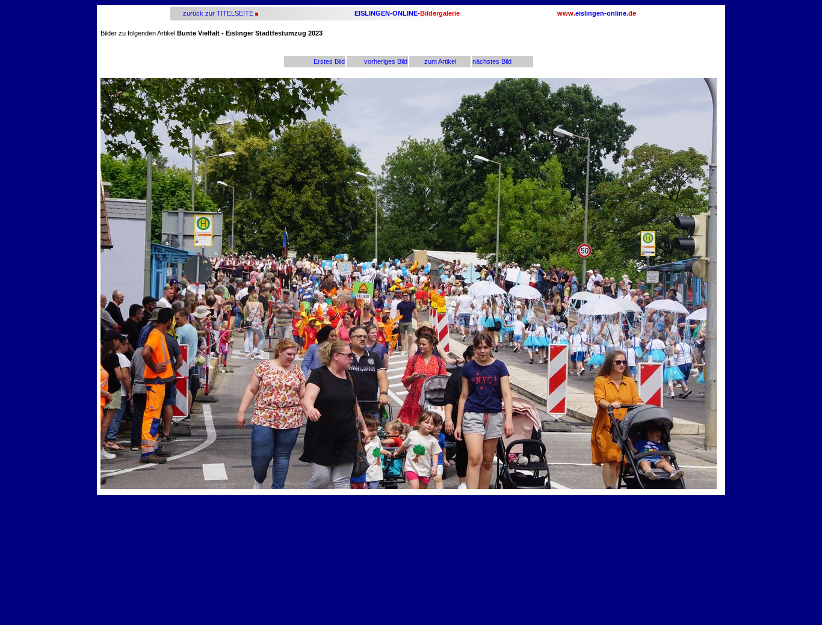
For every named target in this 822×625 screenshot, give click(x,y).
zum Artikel (440, 61)
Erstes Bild (329, 61)
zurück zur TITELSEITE (217, 13)
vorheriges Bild (385, 61)
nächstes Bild (491, 61)
